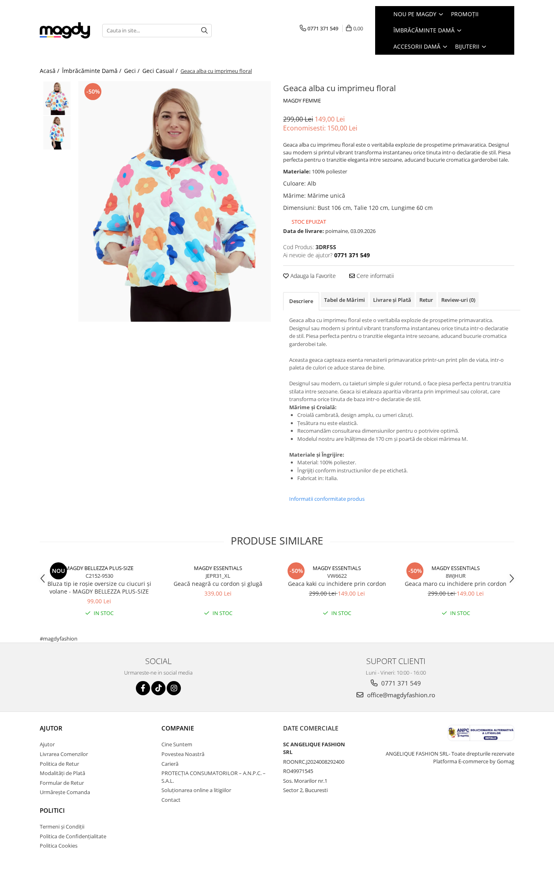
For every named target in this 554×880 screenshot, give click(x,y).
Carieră (169, 763)
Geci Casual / (160, 71)
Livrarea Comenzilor (64, 754)
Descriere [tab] (301, 301)
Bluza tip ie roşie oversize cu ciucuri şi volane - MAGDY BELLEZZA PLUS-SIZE (99, 587)
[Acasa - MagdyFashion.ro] (65, 30)
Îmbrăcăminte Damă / (92, 71)
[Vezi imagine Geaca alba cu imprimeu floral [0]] (57, 98)
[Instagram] (174, 688)
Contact (170, 799)
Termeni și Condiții (62, 826)
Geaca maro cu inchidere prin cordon (456, 583)
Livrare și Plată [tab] (392, 299)
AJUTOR (51, 728)
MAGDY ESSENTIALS (218, 568)
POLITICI (52, 810)
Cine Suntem (176, 744)
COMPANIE (177, 728)
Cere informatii (374, 276)
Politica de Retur (59, 763)
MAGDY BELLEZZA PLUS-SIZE (99, 568)
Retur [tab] (426, 299)
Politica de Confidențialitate (73, 836)
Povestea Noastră (182, 754)
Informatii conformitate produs (327, 498)
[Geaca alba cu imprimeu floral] (174, 201)
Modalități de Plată (62, 773)
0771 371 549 (400, 683)
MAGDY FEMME (302, 100)
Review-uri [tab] (458, 299)
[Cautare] (204, 30)
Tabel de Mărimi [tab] (344, 299)
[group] (174, 201)
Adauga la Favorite (312, 276)
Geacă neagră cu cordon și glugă (218, 583)
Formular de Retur (62, 782)
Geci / (132, 71)
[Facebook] (143, 688)
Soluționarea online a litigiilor (196, 790)
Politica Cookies (58, 845)
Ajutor (47, 744)
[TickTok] (158, 688)
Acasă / (50, 71)
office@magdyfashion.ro (400, 695)
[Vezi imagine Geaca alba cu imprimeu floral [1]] (57, 133)
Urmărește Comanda (65, 792)
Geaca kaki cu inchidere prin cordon (337, 583)
